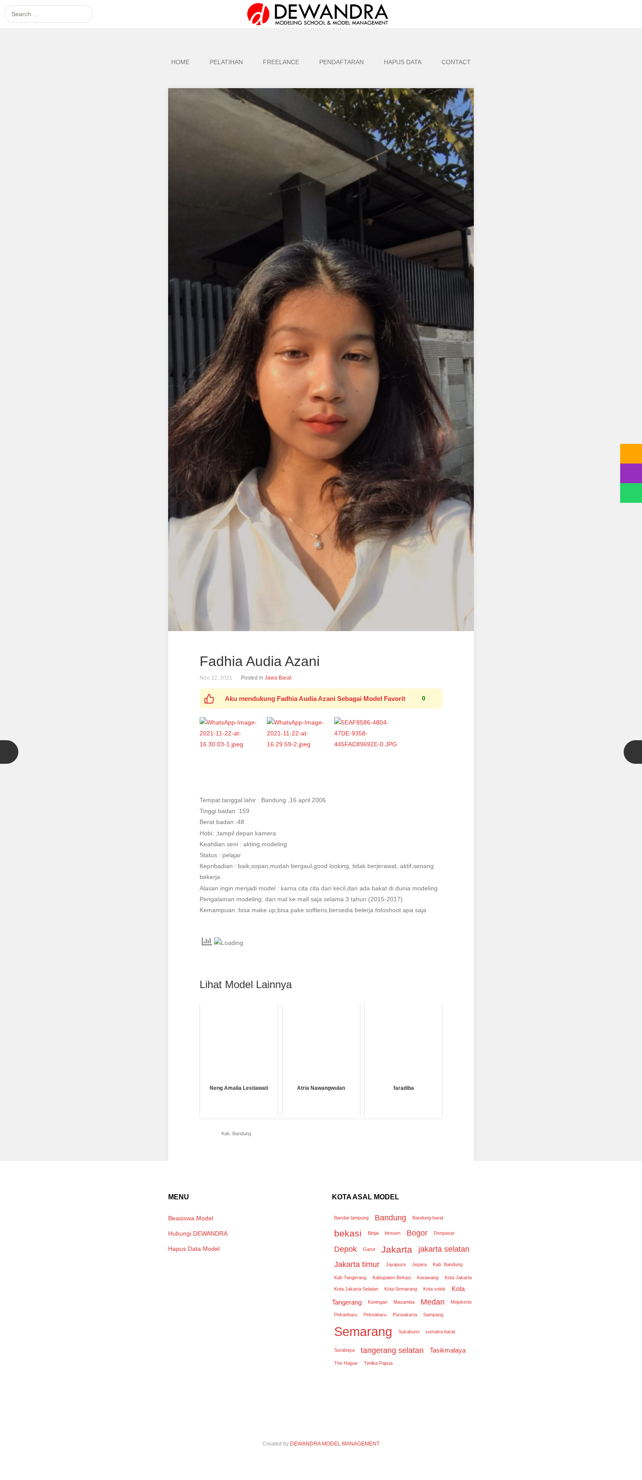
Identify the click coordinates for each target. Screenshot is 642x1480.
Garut (369, 1249)
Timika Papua (378, 1363)
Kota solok (434, 1288)
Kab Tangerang (350, 1277)
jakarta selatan (443, 1248)
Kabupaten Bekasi (392, 1277)
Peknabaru (375, 1314)
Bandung (390, 1217)
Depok (345, 1248)
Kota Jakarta (458, 1277)
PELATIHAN (226, 61)
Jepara (419, 1264)
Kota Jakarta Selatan (356, 1288)
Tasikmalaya (448, 1350)
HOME (180, 61)
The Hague (346, 1363)
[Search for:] (48, 13)
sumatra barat (440, 1331)
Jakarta (396, 1249)
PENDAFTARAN (341, 61)
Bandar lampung (351, 1217)
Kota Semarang (400, 1288)
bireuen (392, 1233)
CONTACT (456, 61)
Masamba (403, 1302)
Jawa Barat (278, 678)
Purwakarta (405, 1314)
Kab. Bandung (236, 1133)
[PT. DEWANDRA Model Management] (321, 14)
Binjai (373, 1233)
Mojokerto (461, 1302)
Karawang (427, 1277)
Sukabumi (408, 1331)
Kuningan (377, 1302)
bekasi (348, 1233)
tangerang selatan (392, 1350)
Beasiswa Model (190, 1218)
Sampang (433, 1314)
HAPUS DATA (402, 61)
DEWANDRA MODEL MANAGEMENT (335, 1444)
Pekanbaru (345, 1314)
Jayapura (396, 1264)
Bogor (417, 1232)
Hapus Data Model (194, 1248)
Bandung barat (427, 1217)
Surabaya (344, 1350)
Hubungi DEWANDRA (198, 1233)
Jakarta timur (357, 1264)
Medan (433, 1301)
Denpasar (444, 1233)
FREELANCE (281, 61)
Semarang (363, 1331)
